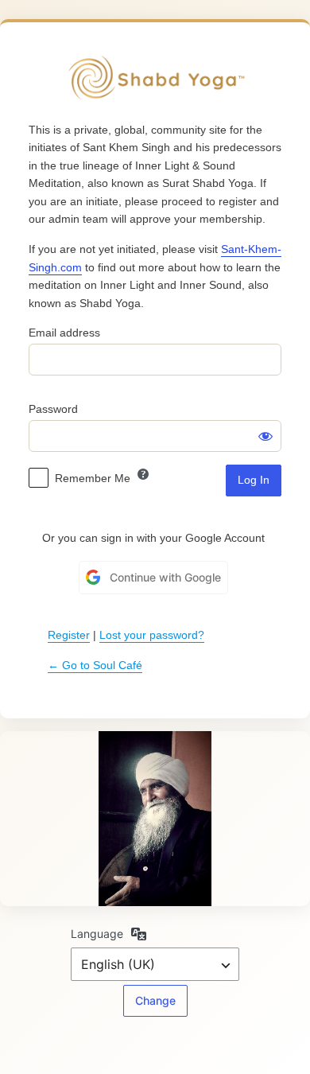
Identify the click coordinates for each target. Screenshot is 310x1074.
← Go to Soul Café (95, 665)
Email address (64, 332)
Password (53, 409)
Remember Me (92, 478)
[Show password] (265, 436)
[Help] (143, 474)
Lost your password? (151, 634)
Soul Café (155, 78)
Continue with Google (165, 577)
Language (97, 933)
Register (69, 634)
